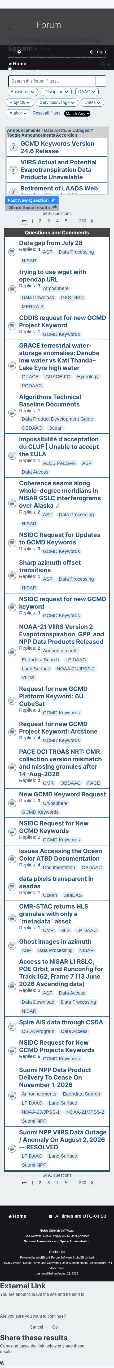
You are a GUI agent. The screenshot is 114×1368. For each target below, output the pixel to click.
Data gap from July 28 (51, 243)
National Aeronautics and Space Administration (57, 1241)
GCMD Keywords (61, 334)
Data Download (38, 297)
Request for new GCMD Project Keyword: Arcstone (58, 727)
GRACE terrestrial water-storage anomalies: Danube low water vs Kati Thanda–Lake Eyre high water (59, 357)
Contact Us (57, 1252)
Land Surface (36, 668)
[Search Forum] (102, 78)
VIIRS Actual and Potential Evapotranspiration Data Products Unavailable (58, 169)
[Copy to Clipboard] (2, 1363)
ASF (47, 252)
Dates (91, 102)
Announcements (60, 650)
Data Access (35, 472)
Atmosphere (56, 288)
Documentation (59, 867)
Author (16, 113)
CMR (48, 783)
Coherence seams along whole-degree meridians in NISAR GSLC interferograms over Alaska (60, 494)
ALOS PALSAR (59, 463)
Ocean (56, 428)
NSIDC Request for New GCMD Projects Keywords (57, 1046)
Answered (21, 91)
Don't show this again (26, 69)
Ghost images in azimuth (55, 941)
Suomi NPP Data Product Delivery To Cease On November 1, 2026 (55, 1077)
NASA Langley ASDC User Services (66, 1235)
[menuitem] (51, 1216)
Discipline (54, 91)
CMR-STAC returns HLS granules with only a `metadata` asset (53, 914)
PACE (93, 783)
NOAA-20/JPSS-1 (41, 1112)
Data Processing (76, 252)
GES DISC (72, 297)
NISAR (29, 260)
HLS (65, 930)
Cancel (36, 1327)
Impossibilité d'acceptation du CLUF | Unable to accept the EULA (59, 446)
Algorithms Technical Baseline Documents (50, 400)
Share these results (29, 207)
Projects (18, 102)
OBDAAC (32, 428)
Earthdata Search (40, 659)
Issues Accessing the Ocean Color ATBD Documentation (60, 854)
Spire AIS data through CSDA (61, 1022)
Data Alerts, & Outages (66, 130)
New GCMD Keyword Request (62, 794)
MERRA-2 (32, 306)
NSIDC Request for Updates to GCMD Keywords (59, 538)
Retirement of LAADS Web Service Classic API (59, 192)
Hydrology (88, 376)
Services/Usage (55, 102)
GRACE (30, 376)
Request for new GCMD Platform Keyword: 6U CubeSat (53, 696)
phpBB (40, 1257)
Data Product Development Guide (57, 419)
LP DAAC (75, 659)
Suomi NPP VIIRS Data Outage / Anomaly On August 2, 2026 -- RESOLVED (63, 1140)
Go (55, 1327)
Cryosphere (55, 803)
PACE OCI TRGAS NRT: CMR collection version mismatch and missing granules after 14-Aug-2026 (60, 763)
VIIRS (28, 677)
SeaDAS (73, 895)
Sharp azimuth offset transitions (50, 566)
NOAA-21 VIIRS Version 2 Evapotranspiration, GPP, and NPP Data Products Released (61, 634)
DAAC (84, 91)
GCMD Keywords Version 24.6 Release (57, 147)
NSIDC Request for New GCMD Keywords (54, 827)
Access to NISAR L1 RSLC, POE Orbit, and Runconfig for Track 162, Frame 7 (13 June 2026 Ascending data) (61, 973)
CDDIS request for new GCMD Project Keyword (62, 321)
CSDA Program (38, 1031)
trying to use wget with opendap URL (52, 275)
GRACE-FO (58, 376)
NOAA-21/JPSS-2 (76, 668)
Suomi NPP (34, 1121)
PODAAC (32, 385)
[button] (24, 221)
